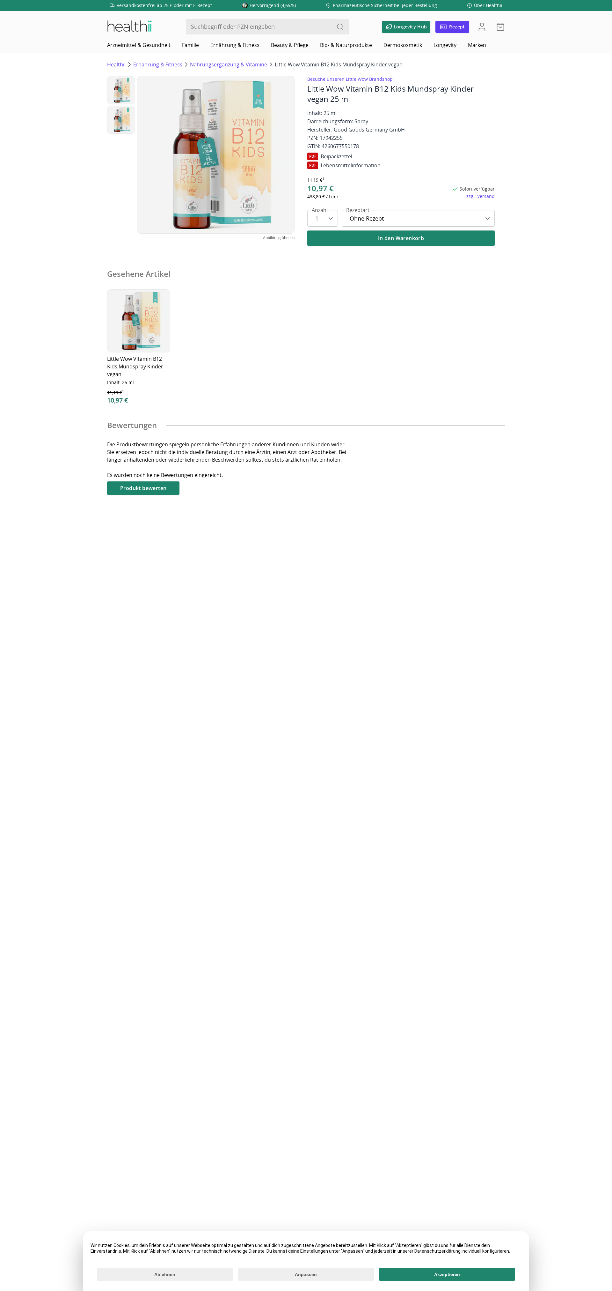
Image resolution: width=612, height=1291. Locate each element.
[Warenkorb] (498, 26)
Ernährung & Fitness (234, 45)
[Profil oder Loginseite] (482, 26)
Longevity (444, 45)
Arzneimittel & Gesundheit (139, 45)
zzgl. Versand (480, 196)
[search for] (340, 27)
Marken (477, 45)
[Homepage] (129, 27)
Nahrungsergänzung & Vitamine (228, 64)
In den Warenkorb (401, 238)
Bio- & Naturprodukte (346, 45)
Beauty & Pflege (290, 45)
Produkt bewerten (143, 488)
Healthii (116, 64)
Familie (190, 45)
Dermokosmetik (402, 45)
